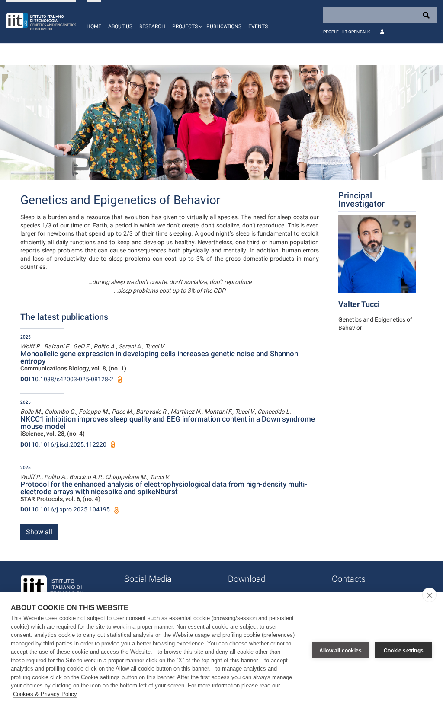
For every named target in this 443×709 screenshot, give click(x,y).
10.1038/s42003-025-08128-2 (66, 379)
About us (120, 26)
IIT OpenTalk (356, 31)
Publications (223, 26)
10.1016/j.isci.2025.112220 (63, 444)
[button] (186, 21)
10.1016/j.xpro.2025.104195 (65, 509)
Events (258, 26)
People (331, 31)
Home (94, 26)
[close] (429, 595)
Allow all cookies (340, 651)
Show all (39, 532)
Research (152, 26)
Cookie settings (404, 651)
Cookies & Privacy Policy (45, 694)
